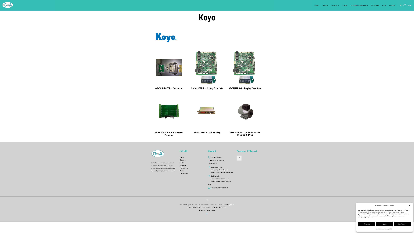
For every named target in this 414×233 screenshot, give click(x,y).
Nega (385, 224)
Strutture (183, 165)
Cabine (345, 5)
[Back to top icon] (207, 200)
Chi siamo (325, 5)
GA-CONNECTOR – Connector (168, 88)
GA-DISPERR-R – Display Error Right (244, 88)
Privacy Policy (388, 229)
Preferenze (402, 224)
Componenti (184, 173)
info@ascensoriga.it (221, 188)
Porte (384, 5)
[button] (410, 206)
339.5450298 (212, 163)
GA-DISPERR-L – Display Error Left (207, 88)
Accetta (367, 224)
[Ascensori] (7, 5)
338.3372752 (219, 161)
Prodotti (334, 5)
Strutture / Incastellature (359, 5)
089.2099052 (217, 157)
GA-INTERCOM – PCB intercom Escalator (169, 134)
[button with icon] (239, 158)
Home (316, 5)
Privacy (201, 210)
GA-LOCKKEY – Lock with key (207, 132)
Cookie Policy (379, 229)
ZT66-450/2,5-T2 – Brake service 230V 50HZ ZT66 (245, 134)
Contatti (392, 5)
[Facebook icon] (207, 214)
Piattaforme (375, 5)
